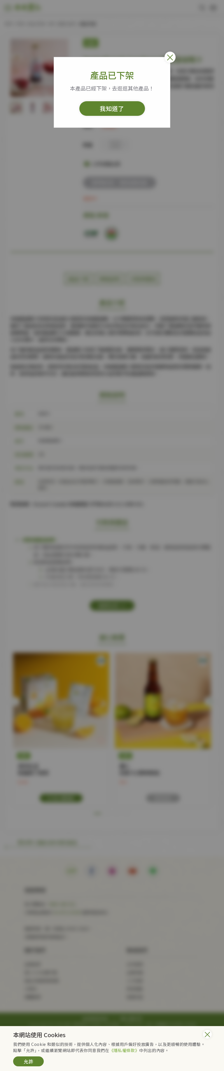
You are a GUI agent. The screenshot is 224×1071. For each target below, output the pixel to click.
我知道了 (112, 108)
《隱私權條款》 (124, 1050)
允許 (29, 1061)
